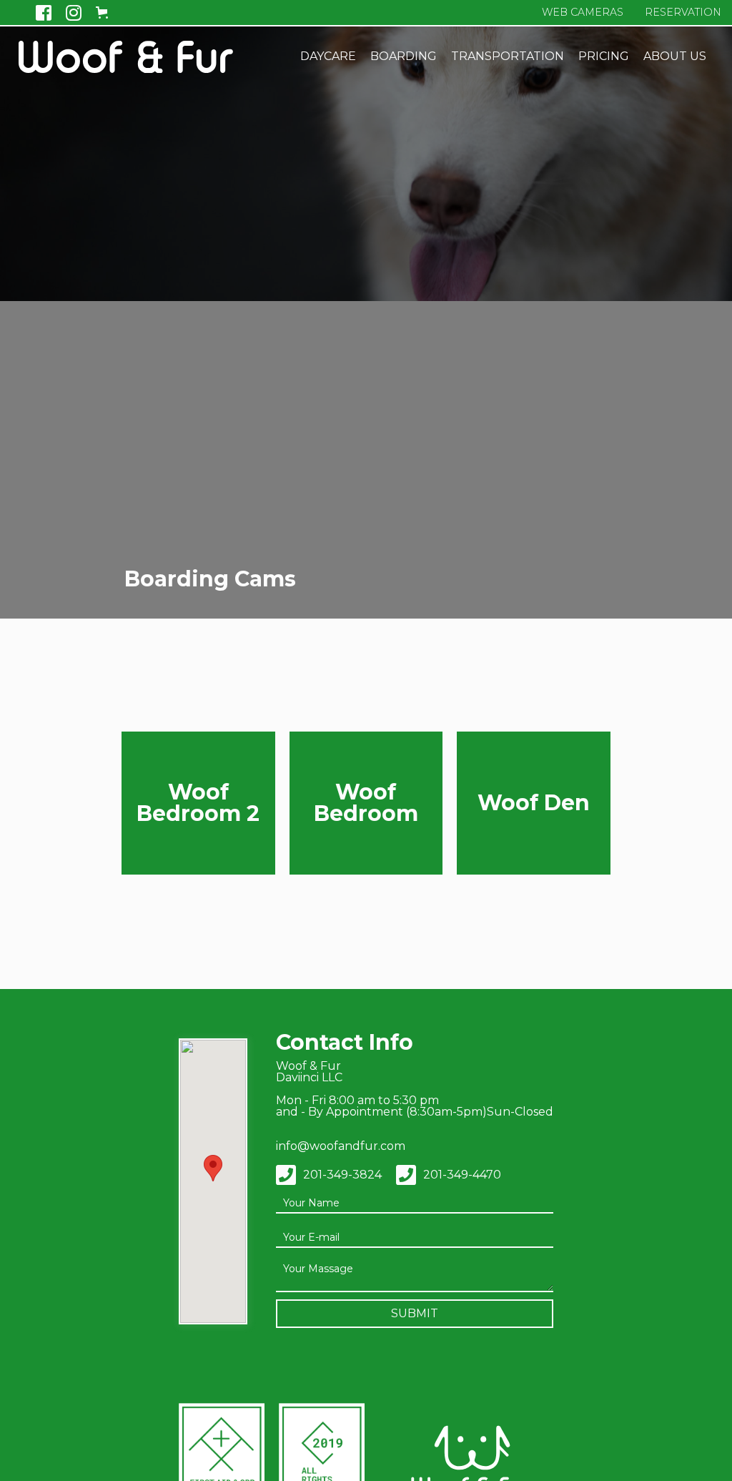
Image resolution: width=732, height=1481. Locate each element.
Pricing (603, 56)
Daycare (328, 56)
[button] (108, 12)
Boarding (403, 56)
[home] (126, 57)
